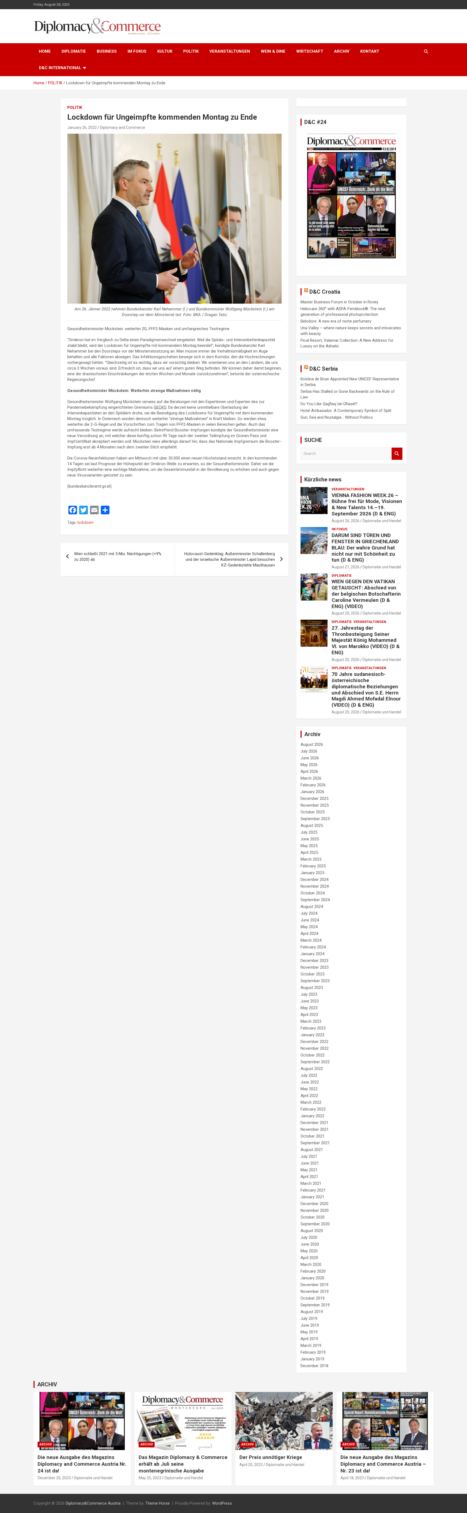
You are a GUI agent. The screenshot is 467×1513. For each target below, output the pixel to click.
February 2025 (313, 866)
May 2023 (309, 1007)
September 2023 (315, 980)
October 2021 (313, 1136)
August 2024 (312, 906)
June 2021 (310, 1163)
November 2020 (315, 1210)
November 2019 (315, 1291)
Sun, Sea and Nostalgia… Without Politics (337, 417)
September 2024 (315, 899)
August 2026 (312, 744)
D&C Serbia (323, 368)
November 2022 (315, 1048)
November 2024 (315, 886)
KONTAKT (369, 51)
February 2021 (313, 1190)
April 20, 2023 (251, 1464)
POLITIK (191, 51)
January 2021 (312, 1197)
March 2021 (311, 1183)
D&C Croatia (324, 291)
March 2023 (311, 1021)
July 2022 (309, 1075)
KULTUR (164, 51)
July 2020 (309, 1237)
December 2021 (314, 1122)
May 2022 (309, 1088)
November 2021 (315, 1129)
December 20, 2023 (54, 1478)
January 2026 (312, 791)
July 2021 (309, 1156)
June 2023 (310, 1001)
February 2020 (313, 1271)
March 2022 (311, 1102)
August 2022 (312, 1068)
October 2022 (313, 1055)
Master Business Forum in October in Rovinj (339, 302)
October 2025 (313, 812)
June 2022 (310, 1082)
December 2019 (314, 1284)
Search (397, 454)
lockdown (85, 522)
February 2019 (313, 1352)
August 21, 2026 (345, 567)
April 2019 (309, 1338)
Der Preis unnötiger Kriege (270, 1457)
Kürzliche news (323, 479)
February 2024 (313, 947)
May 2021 (309, 1170)
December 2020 (314, 1203)
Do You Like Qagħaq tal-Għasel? (329, 403)
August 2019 (312, 1311)
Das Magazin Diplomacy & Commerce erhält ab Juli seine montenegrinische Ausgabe (183, 1464)
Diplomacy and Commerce (122, 127)
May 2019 (309, 1332)
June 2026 (310, 758)
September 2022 (315, 1061)
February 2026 (313, 785)
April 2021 (309, 1176)
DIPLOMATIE (74, 51)
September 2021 (315, 1142)
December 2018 (314, 1365)
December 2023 (314, 960)
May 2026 (309, 764)
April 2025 (309, 852)
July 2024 (309, 913)
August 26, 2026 (345, 521)
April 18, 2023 (352, 1478)
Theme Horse (157, 1503)
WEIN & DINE (273, 51)
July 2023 (309, 994)
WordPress (222, 1503)
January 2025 (312, 872)
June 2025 (310, 839)
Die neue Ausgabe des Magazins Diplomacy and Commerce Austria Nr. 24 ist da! (82, 1464)
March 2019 (311, 1345)
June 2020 (310, 1244)
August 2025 (312, 825)
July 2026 (309, 751)
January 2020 (312, 1278)
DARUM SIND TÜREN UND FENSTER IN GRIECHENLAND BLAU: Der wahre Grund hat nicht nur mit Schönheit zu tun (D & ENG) (365, 547)
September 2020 (315, 1224)
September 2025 (315, 818)
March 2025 (311, 859)
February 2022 (313, 1109)
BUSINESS (107, 51)
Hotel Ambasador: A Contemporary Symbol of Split (346, 410)
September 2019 (315, 1305)
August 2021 (312, 1149)
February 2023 (313, 1028)
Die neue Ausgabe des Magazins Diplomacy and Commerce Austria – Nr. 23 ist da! (383, 1464)
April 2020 (309, 1257)
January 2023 (312, 1034)
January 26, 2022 (82, 127)
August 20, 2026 (345, 613)
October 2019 (313, 1298)
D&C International (60, 67)
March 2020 (311, 1264)
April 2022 (309, 1095)
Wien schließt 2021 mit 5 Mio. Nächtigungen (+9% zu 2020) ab (117, 556)
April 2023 (309, 1014)
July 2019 (309, 1318)
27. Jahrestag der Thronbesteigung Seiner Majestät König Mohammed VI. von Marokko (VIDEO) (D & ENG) (366, 640)
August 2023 (312, 987)
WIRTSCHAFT (309, 51)
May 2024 (309, 926)
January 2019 (312, 1359)
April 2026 (309, 771)
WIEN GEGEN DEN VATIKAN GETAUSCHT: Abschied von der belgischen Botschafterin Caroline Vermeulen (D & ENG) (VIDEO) (366, 593)
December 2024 (314, 879)
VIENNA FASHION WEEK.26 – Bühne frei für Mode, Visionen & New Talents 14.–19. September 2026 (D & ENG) (367, 504)
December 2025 (314, 798)
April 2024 (309, 933)
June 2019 (310, 1325)
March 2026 (311, 778)
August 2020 (312, 1230)
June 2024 (310, 920)
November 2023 (315, 967)
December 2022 (314, 1041)
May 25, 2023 (150, 1478)
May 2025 (309, 845)
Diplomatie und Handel (382, 521)
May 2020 (309, 1251)
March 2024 (311, 940)
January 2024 (312, 953)
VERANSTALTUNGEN (229, 51)
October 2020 (313, 1217)
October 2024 (313, 893)
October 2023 (313, 974)
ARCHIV (341, 51)
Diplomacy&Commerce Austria (93, 1503)
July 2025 (309, 832)
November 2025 (315, 805)
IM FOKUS (137, 51)
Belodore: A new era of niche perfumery (336, 321)
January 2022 (312, 1115)
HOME (45, 51)
